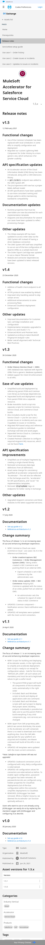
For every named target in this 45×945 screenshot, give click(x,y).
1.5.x (35, 104)
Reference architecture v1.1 (19, 641)
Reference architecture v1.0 (19, 841)
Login (40, 7)
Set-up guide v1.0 (15, 838)
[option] (35, 104)
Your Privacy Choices (22, 942)
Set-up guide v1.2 (15, 526)
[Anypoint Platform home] (9, 7)
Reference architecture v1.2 (19, 529)
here (21, 444)
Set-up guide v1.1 (15, 639)
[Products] (3, 7)
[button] (19, 89)
